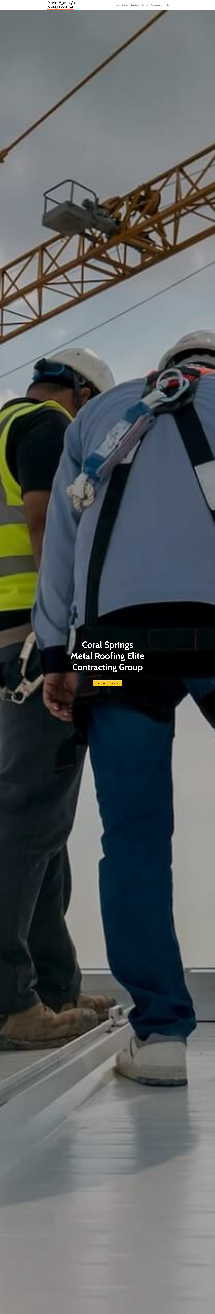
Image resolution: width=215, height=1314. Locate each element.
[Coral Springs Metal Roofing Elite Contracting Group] (60, 5)
